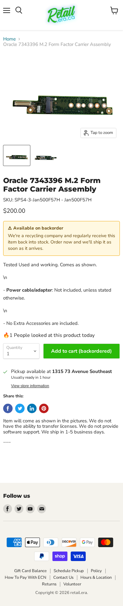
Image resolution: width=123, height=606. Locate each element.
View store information (30, 386)
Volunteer (72, 584)
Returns (49, 584)
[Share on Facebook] (8, 408)
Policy (96, 571)
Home (9, 39)
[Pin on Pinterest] (44, 408)
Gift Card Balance (30, 571)
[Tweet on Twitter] (20, 408)
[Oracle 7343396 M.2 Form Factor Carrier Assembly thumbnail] (16, 155)
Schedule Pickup (69, 571)
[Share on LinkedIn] (32, 408)
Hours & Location (96, 577)
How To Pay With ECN (25, 577)
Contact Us (63, 577)
